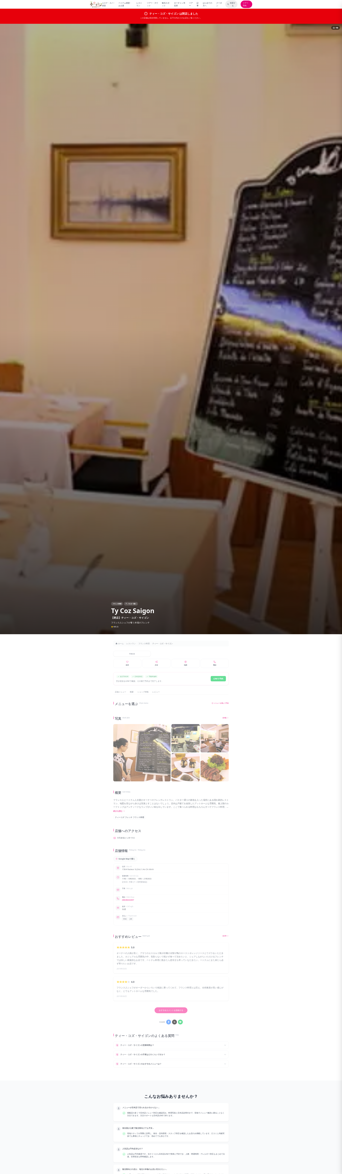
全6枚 (224, 718)
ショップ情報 (143, 692)
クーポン (219, 4)
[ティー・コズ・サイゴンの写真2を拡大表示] (185, 738)
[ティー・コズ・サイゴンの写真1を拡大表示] (142, 752)
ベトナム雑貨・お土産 (125, 4)
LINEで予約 (218, 678)
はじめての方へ (207, 4)
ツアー (191, 4)
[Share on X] (174, 1022)
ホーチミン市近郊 (179, 4)
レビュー (156, 692)
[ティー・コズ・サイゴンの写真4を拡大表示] (185, 767)
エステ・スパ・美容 (108, 4)
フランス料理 (144, 643)
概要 (132, 692)
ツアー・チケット (152, 4)
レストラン (139, 4)
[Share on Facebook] (168, 1022)
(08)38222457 (128, 900)
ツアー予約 (245, 4)
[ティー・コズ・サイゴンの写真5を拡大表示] (215, 767)
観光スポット (165, 4)
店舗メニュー (120, 692)
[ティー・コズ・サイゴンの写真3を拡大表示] (215, 738)
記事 (198, 4)
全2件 (224, 936)
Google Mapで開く (126, 858)
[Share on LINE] (180, 1022)
